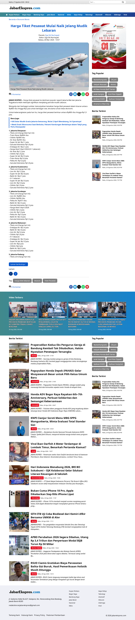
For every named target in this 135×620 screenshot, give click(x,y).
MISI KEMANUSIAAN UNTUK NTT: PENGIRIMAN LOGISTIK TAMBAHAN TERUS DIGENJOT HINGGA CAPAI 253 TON (52, 323)
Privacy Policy (39, 615)
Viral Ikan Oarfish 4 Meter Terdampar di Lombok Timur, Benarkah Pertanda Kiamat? (112, 175)
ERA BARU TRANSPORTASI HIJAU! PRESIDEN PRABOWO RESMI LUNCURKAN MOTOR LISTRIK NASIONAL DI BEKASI (111, 323)
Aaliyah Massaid (100, 84)
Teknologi (88, 15)
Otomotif (98, 15)
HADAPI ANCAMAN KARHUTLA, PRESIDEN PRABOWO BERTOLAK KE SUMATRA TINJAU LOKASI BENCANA (22, 323)
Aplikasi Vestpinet (116, 99)
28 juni (113, 79)
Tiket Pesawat (50, 281)
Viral (125, 15)
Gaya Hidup (78, 15)
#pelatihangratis (100, 79)
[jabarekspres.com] (25, 8)
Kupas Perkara (14, 15)
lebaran (37, 281)
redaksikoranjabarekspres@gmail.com (24, 605)
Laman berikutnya (17, 264)
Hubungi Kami (27, 615)
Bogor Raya (26, 15)
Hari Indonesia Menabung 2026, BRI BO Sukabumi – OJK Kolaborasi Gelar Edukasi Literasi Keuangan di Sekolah (56, 470)
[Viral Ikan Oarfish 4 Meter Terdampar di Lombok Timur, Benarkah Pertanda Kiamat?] (96, 176)
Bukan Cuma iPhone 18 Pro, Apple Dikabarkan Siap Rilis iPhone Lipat (52, 492)
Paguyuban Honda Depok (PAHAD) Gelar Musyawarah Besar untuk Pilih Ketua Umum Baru (113, 134)
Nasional (61, 15)
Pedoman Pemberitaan (55, 615)
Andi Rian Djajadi (115, 94)
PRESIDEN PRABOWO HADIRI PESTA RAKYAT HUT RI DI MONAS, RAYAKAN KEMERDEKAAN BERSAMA (82, 323)
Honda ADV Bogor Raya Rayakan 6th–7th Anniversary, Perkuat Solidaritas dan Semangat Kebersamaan (113, 149)
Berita (34, 356)
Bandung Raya (39, 15)
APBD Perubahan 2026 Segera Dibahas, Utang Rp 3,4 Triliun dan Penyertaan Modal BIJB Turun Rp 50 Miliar (59, 540)
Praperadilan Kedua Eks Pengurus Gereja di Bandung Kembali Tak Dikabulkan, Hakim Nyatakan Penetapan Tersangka (113, 120)
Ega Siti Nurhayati (52, 35)
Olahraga (117, 15)
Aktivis (113, 84)
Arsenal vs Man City (101, 104)
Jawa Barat (51, 15)
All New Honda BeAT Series (104, 89)
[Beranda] (6, 14)
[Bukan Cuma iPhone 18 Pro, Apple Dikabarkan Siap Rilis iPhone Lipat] (19, 499)
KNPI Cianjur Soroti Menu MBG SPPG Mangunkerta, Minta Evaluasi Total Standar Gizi (113, 163)
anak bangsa (99, 94)
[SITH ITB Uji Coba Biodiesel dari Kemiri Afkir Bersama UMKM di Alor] (19, 522)
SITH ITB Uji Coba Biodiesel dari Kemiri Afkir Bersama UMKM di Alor (58, 515)
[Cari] (123, 2)
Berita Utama (36, 548)
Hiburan (108, 15)
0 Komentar (16, 94)
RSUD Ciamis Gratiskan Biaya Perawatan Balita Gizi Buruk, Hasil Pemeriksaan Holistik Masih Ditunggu (59, 566)
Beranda (12, 19)
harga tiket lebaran (22, 281)
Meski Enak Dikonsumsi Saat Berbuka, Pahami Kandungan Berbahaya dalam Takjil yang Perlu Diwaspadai (48, 125)
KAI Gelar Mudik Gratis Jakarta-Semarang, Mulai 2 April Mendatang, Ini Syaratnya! (46, 121)
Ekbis (69, 15)
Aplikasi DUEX (99, 99)
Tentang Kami (14, 615)
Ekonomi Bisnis (23, 19)
